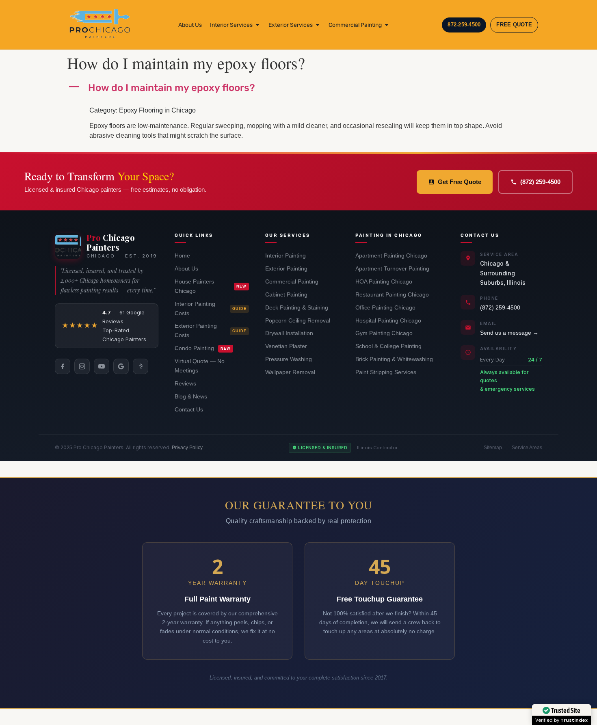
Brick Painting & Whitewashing (394, 359)
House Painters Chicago (210, 286)
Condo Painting (203, 348)
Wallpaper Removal (290, 372)
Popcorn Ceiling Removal (297, 321)
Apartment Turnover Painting (392, 269)
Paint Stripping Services (385, 372)
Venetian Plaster (286, 346)
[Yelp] (140, 366)
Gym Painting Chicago (384, 333)
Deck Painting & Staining (296, 308)
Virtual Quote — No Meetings (200, 366)
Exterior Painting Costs (210, 330)
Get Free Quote (459, 181)
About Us (186, 269)
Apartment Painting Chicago (391, 256)
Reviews (185, 384)
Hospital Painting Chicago (388, 321)
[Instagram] (82, 366)
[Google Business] (121, 366)
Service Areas (527, 447)
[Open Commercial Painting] (386, 25)
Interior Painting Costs (210, 308)
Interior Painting (285, 256)
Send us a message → (509, 332)
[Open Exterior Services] (317, 25)
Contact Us (189, 410)
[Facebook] (62, 366)
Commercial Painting (291, 282)
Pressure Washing (288, 359)
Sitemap (493, 447)
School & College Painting (388, 346)
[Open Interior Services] (257, 25)
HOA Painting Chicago (383, 282)
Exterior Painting (286, 269)
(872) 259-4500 (540, 181)
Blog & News (191, 397)
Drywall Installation (289, 333)
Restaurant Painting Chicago (392, 295)
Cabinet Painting (286, 295)
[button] (298, 88)
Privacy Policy (187, 447)
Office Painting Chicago (385, 308)
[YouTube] (101, 366)
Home (182, 256)
